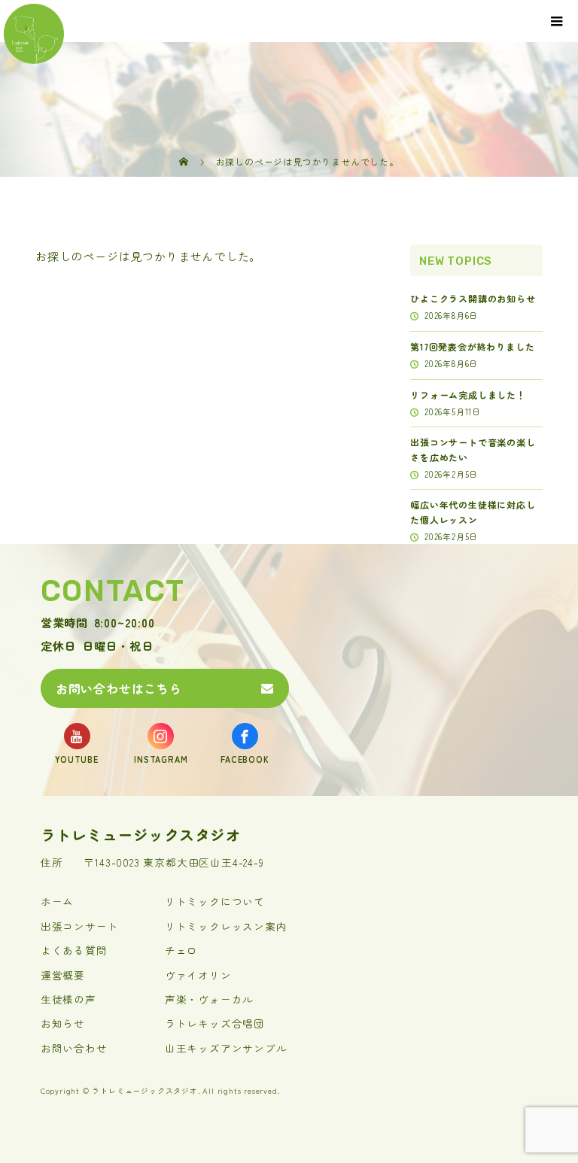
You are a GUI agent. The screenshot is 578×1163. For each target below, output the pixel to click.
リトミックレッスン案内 (226, 926)
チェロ (181, 950)
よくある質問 (74, 950)
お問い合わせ (74, 1047)
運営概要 (63, 974)
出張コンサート (80, 926)
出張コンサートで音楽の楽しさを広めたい (472, 449)
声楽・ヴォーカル (209, 999)
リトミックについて (215, 901)
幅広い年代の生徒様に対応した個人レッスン (472, 511)
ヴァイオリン (198, 974)
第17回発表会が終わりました (472, 346)
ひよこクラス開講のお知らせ (472, 298)
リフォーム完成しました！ (468, 394)
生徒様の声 (68, 999)
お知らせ (63, 1023)
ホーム (57, 901)
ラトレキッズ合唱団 (215, 1023)
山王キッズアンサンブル (226, 1047)
